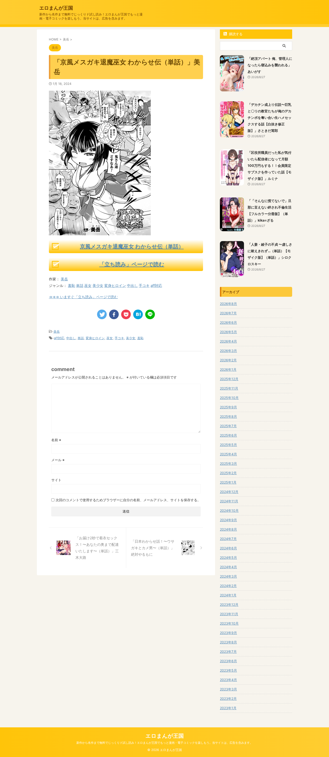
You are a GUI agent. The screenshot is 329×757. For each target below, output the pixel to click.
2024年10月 (229, 510)
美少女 (97, 285)
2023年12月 (229, 604)
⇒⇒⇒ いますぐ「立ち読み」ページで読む (83, 297)
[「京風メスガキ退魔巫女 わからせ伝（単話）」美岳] (138, 314)
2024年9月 (228, 520)
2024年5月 (228, 557)
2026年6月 (228, 322)
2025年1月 (228, 482)
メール (58, 460)
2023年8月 (228, 642)
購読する (235, 34)
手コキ (144, 285)
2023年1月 (228, 708)
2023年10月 (229, 623)
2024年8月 (228, 529)
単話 (79, 285)
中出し (132, 285)
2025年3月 (228, 463)
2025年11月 (229, 388)
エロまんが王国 (56, 8)
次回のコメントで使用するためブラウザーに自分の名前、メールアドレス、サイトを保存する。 (128, 500)
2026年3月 (228, 351)
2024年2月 (228, 586)
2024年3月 (228, 576)
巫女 (88, 285)
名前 (56, 440)
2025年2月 (228, 473)
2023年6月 (228, 661)
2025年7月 (228, 426)
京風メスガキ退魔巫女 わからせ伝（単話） (132, 246)
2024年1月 (228, 595)
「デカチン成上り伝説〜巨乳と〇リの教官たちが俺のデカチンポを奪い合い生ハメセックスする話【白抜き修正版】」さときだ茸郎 (269, 117)
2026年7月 (228, 313)
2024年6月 (228, 548)
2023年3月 (228, 689)
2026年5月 (228, 332)
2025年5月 (228, 445)
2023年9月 (228, 633)
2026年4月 (228, 341)
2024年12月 (229, 492)
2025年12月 (229, 379)
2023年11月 (229, 614)
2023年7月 (228, 651)
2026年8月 (228, 304)
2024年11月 (229, 501)
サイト (56, 480)
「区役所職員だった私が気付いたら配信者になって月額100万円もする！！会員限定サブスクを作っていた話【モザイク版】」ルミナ (269, 165)
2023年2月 (228, 698)
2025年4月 (228, 454)
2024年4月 (228, 567)
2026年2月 (228, 360)
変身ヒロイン (115, 285)
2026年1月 (228, 369)
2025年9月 (228, 407)
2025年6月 (228, 435)
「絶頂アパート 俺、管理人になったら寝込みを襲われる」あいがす (270, 65)
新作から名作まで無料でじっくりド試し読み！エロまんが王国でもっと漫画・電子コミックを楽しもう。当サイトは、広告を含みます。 (164, 742)
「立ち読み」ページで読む (131, 264)
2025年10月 (229, 398)
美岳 (64, 279)
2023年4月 (228, 680)
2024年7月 (228, 539)
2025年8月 (228, 416)
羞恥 (71, 285)
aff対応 (156, 285)
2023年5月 (228, 670)
